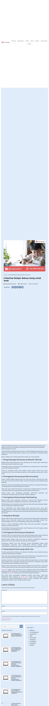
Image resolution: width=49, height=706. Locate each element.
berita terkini (24, 576)
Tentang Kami (20, 41)
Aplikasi (32, 645)
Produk (27, 41)
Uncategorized (34, 632)
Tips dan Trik (33, 634)
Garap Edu (4, 569)
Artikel (32, 41)
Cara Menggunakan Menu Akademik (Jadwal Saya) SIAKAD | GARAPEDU (16, 691)
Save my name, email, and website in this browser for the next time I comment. (21, 616)
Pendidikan (33, 641)
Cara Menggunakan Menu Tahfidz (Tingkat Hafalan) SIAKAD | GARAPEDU (16, 649)
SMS (31, 636)
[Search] (21, 626)
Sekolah (37, 41)
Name (3, 606)
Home (5, 274)
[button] (12, 287)
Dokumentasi (44, 41)
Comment (4, 590)
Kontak (29, 43)
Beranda (14, 41)
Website (32, 630)
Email (3, 611)
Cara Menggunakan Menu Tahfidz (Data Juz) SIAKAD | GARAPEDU (16, 635)
